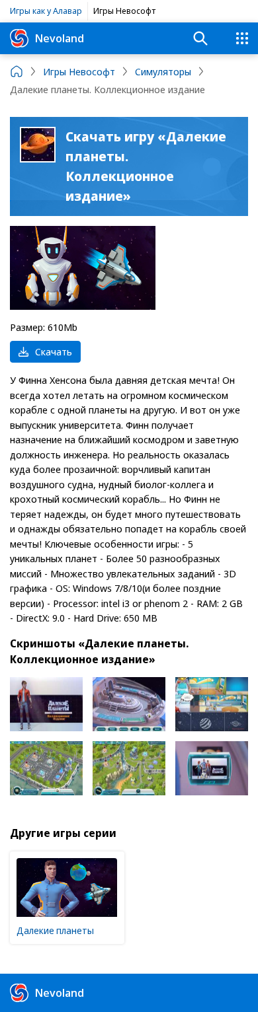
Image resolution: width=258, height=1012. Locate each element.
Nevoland (59, 38)
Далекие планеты (55, 930)
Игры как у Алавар (46, 11)
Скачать (53, 351)
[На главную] (16, 71)
